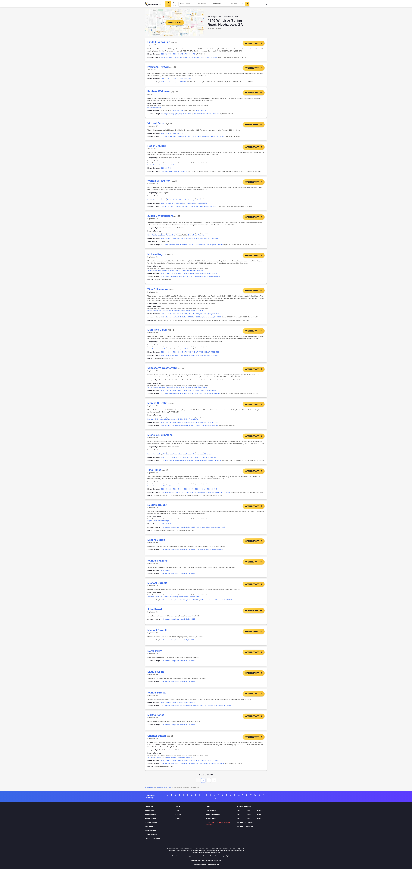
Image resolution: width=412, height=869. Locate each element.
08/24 (259, 814)
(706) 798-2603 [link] (166, 524)
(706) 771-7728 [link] (166, 390)
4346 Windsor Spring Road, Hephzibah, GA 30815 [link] (178, 527)
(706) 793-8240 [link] (178, 314)
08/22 (249, 818)
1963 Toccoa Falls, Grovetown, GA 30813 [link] (175, 206)
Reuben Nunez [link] (152, 165)
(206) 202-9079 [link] (201, 203)
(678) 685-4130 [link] (189, 78)
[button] (198, 780)
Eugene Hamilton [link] (197, 200)
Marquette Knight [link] (163, 521)
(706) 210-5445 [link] (212, 489)
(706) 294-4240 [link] (212, 273)
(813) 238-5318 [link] (166, 168)
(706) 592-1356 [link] (201, 314)
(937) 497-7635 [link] (166, 314)
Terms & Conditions (213, 814)
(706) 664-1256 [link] (178, 110)
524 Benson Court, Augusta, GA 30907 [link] (174, 57)
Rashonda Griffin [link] (153, 419)
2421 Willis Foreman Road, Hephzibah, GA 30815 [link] (178, 317)
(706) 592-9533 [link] (213, 352)
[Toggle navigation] (266, 4)
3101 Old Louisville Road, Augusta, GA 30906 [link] (215, 705)
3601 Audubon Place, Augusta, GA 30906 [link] (210, 763)
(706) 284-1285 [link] (189, 203)
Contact (178, 814)
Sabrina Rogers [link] (197, 270)
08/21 (259, 818)
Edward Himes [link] (163, 486)
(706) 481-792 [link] (211, 457)
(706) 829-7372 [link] (189, 238)
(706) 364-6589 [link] (201, 422)
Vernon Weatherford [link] (154, 387)
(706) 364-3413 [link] (212, 390)
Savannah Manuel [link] (172, 310)
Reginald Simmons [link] (192, 454)
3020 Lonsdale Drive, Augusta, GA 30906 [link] (209, 244)
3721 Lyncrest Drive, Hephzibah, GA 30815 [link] (210, 527)
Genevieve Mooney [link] (159, 200)
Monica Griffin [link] (174, 419)
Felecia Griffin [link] (193, 419)
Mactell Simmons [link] (205, 454)
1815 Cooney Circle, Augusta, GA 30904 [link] (204, 425)
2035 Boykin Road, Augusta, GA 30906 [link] (204, 355)
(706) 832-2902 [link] (178, 238)
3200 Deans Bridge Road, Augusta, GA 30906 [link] (208, 136)
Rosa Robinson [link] (163, 349)
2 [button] (208, 780)
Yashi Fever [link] (190, 757)
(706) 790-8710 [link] (178, 760)
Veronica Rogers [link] (163, 270)
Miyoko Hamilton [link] (173, 200)
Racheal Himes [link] (152, 486)
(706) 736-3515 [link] (178, 422)
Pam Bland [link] (201, 235)
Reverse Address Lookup (164, 788)
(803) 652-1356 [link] (188, 457)
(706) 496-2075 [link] (178, 54)
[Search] (247, 4)
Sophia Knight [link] (152, 521)
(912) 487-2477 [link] (166, 78)
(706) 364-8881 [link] (200, 489)
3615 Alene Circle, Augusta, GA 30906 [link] (207, 276)
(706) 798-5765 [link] (189, 352)
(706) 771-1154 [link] (200, 457)
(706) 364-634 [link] (201, 110)
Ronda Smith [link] (180, 387)
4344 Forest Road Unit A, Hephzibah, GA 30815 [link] (216, 600)
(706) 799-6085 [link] (178, 352)
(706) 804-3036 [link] (166, 352)
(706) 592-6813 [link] (200, 390)
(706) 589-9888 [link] (189, 273)
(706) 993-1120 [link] (166, 203)
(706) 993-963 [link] (165, 273)
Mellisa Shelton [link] (152, 310)
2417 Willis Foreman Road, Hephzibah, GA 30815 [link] (178, 244)
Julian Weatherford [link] (168, 387)
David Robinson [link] (186, 349)
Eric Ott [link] (149, 200)
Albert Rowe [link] (181, 757)
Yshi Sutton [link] (151, 757)
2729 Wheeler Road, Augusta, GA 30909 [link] (209, 549)
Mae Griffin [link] (184, 419)
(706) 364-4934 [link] (213, 314)
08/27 (259, 810)
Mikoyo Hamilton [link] (185, 200)
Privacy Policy (211, 818)
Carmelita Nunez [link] (164, 165)
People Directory (150, 788)
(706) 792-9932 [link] (166, 760)
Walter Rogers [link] (152, 270)
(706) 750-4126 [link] (189, 760)
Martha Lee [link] (175, 165)
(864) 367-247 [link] (176, 457)
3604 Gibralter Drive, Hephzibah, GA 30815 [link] (175, 425)
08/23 (238, 818)
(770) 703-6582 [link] (166, 702)
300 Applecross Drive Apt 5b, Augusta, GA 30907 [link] (214, 492)
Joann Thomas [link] (152, 349)
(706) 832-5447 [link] (166, 238)
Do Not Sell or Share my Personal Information (218, 823)
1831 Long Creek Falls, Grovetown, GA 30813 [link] (176, 136)
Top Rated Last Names (245, 826)
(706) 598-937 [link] (177, 390)
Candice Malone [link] (185, 310)
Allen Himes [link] (173, 486)
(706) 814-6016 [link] (166, 133)
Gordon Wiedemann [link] (154, 107)
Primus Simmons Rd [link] (154, 454)
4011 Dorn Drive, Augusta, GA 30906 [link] (207, 393)
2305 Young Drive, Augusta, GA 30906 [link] (174, 171)
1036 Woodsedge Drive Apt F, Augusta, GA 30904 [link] (204, 460)
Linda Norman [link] (164, 596)
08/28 (249, 810)
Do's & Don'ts (211, 810)
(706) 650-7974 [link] (178, 133)
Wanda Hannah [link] (184, 596)
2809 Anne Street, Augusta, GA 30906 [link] (173, 82)
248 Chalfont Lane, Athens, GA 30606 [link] (206, 114)
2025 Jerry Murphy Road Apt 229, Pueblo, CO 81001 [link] (179, 492)
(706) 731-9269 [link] (178, 702)
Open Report (252, 43)
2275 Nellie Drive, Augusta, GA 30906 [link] (173, 460)
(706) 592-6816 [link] (189, 702)
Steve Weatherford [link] (153, 235)
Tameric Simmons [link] (179, 454)
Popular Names (244, 806)
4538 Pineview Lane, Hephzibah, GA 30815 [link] (175, 355)
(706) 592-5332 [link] (177, 203)
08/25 (249, 814)
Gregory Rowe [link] (171, 757)
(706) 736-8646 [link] (213, 760)
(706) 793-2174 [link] (166, 422)
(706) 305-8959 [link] (200, 273)
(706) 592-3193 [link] (189, 314)
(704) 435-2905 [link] (213, 422)
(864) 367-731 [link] (165, 457)
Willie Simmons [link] (167, 454)
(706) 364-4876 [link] (189, 54)
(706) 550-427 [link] (188, 489)
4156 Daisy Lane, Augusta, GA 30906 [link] (208, 317)
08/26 (238, 814)
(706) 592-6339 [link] (201, 238)
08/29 (238, 810)
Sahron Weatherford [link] (168, 235)
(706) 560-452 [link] (165, 570)
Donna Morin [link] (192, 235)
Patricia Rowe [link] (160, 757)
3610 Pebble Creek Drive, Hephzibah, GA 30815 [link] (177, 276)
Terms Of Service (199, 864)
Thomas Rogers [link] (186, 270)
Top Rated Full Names (245, 822)
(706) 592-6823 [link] (177, 273)
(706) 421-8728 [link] (189, 422)
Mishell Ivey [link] (174, 596)
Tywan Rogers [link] (175, 270)
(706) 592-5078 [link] (213, 238)
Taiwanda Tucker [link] (153, 596)
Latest (178, 818)
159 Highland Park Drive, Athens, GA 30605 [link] (202, 57)
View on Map (174, 22)
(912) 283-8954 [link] (178, 78)
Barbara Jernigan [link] (197, 310)
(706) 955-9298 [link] (166, 489)
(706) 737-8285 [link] (201, 760)
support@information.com (230, 856)
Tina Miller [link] (162, 310)
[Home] (153, 4)
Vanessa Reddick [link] (191, 387)
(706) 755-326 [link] (177, 489)
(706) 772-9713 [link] (166, 54)
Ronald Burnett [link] (195, 596)
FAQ (177, 810)
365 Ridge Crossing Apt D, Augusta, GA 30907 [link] (176, 114)
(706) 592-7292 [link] (189, 390)
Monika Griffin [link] (164, 419)
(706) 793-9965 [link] (201, 352)
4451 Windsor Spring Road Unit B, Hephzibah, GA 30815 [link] (180, 600)
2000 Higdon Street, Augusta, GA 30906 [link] (203, 206)
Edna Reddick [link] (202, 387)
